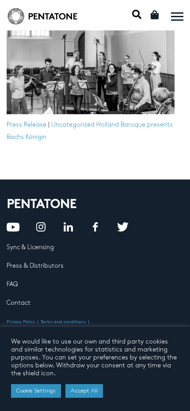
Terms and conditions (63, 322)
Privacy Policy (21, 322)
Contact (18, 303)
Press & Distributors (35, 266)
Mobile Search (136, 14)
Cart (155, 14)
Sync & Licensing (30, 247)
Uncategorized (73, 124)
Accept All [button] (84, 390)
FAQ (12, 284)
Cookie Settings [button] (36, 390)
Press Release (26, 124)
